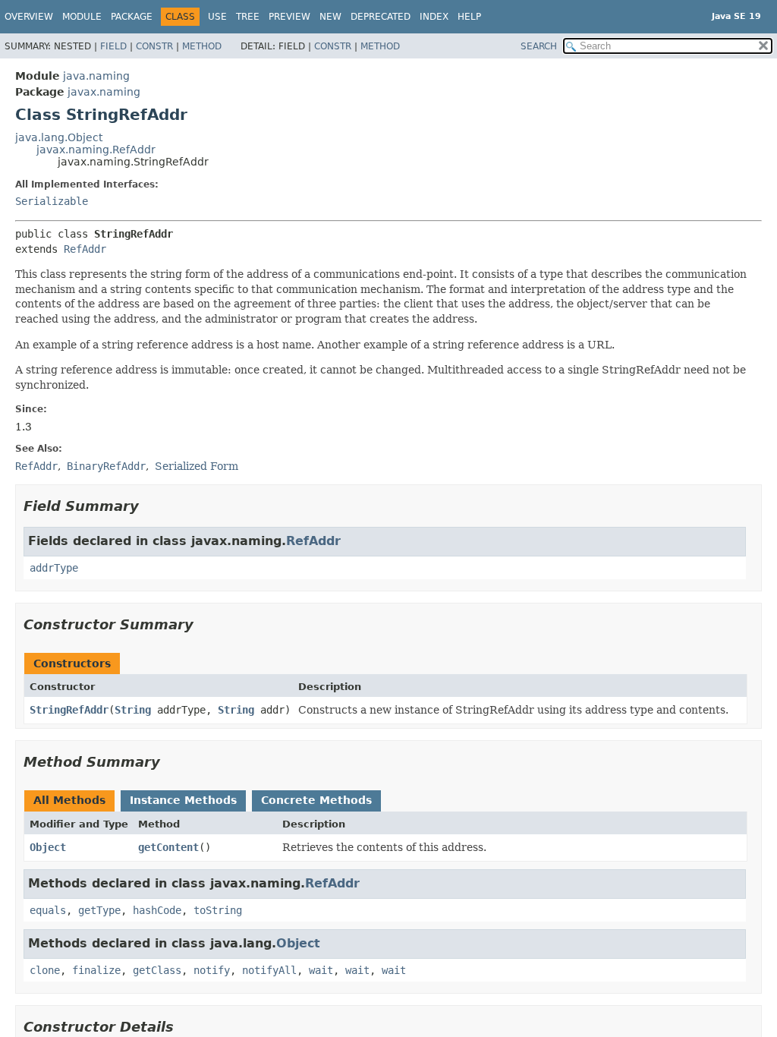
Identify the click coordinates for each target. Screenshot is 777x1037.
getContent (168, 847)
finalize (96, 970)
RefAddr (85, 249)
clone (45, 970)
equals (48, 910)
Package (132, 16)
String (133, 710)
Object (48, 847)
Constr (154, 46)
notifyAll (269, 970)
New (330, 16)
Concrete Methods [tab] (316, 800)
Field (113, 46)
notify (211, 970)
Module (82, 16)
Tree (248, 16)
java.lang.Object (58, 137)
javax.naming (104, 92)
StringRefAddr (69, 710)
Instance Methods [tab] (183, 800)
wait (321, 970)
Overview (29, 16)
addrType (54, 568)
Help (469, 16)
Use (217, 16)
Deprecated (381, 16)
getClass (157, 970)
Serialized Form (196, 466)
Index (434, 16)
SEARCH (539, 46)
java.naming (96, 76)
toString (217, 910)
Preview (289, 16)
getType (99, 910)
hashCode (157, 910)
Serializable (51, 201)
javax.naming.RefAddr (96, 149)
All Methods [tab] (69, 800)
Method (202, 46)
